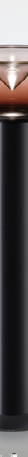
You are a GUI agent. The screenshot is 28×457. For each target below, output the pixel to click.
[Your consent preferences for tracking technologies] (1, 455)
